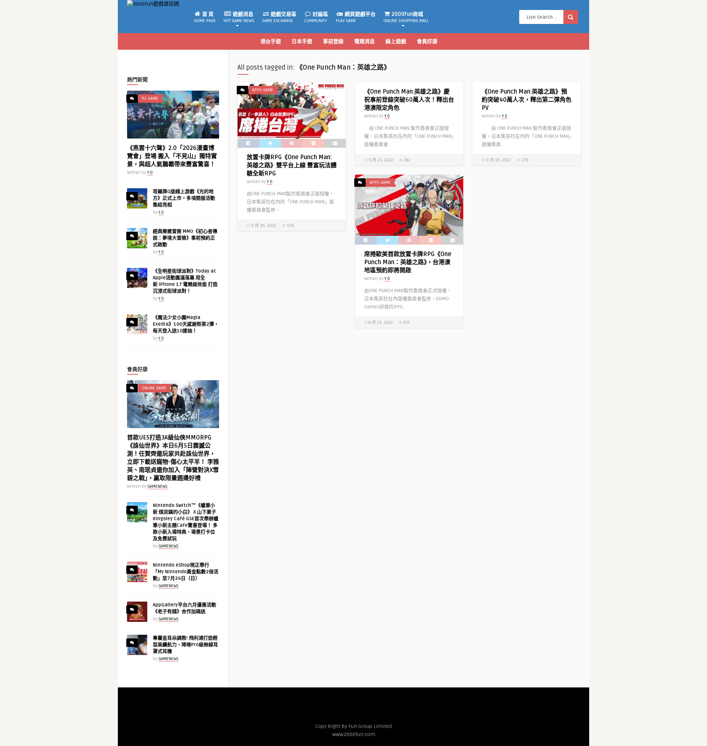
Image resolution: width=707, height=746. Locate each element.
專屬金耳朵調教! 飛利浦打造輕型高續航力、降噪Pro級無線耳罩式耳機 (185, 644)
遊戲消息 (239, 17)
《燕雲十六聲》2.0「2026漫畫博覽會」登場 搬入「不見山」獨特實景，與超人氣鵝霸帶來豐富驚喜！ (172, 156)
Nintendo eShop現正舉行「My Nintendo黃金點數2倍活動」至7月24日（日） (185, 571)
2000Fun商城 (406, 17)
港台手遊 (270, 41)
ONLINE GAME (154, 388)
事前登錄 (333, 41)
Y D (150, 172)
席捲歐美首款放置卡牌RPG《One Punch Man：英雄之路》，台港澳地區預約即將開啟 (407, 262)
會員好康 (427, 41)
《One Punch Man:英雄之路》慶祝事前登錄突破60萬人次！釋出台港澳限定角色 (409, 100)
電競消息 (364, 41)
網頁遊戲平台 (356, 17)
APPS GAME (262, 90)
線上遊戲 (396, 41)
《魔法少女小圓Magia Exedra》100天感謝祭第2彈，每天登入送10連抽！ (186, 324)
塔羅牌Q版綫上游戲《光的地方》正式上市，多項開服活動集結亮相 (184, 198)
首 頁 (205, 17)
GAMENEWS (157, 486)
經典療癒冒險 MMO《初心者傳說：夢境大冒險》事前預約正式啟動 (185, 238)
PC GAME (150, 98)
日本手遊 (302, 41)
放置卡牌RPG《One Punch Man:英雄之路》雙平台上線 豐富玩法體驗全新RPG (292, 165)
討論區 (316, 17)
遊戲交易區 (279, 17)
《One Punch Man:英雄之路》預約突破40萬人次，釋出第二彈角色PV (526, 100)
